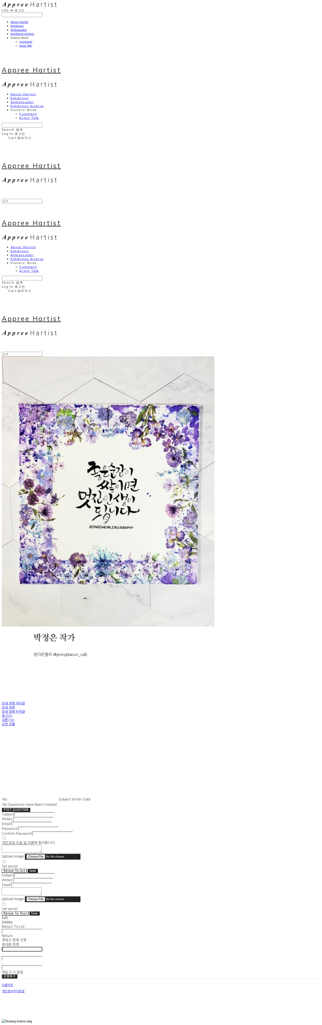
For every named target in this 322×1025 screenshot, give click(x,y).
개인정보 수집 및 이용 (18, 842)
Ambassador (19, 30)
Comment (25, 42)
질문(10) (8, 720)
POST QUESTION (16, 809)
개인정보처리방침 (13, 991)
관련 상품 (8, 724)
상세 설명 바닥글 (13, 711)
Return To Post (15, 913)
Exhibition (17, 26)
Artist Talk (25, 46)
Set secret (10, 866)
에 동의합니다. (29, 842)
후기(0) (7, 715)
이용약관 (7, 985)
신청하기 (10, 976)
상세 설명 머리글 (13, 703)
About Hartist (19, 22)
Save (32, 870)
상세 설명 (8, 707)
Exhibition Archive (22, 34)
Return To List (14, 870)
